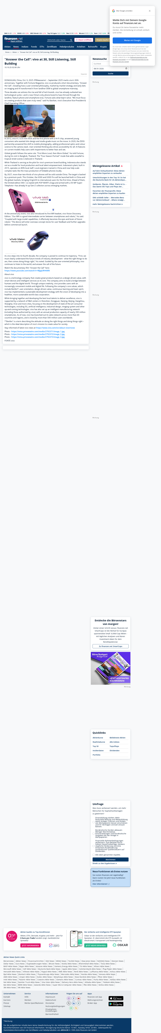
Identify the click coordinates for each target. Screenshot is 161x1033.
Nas (67, 33)
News (16, 47)
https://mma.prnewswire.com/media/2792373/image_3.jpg (38, 337)
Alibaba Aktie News (93, 982)
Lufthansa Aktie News (99, 971)
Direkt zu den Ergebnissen (104, 863)
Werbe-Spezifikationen (34, 1003)
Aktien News (21, 961)
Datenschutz (51, 1000)
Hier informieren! (100, 884)
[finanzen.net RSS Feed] (76, 1008)
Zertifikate (52, 47)
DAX (5, 33)
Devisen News (117, 961)
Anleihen (81, 47)
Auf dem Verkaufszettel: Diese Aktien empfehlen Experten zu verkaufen (109, 172)
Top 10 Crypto (52, 33)
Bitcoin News (54, 963)
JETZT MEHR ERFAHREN (96, 945)
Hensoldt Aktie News (12, 971)
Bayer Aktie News (26, 966)
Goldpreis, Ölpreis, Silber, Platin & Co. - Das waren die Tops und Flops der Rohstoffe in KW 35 (109, 185)
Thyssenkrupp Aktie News (48, 974)
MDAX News (61, 961)
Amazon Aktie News (44, 966)
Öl (108, 33)
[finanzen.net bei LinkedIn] (74, 1003)
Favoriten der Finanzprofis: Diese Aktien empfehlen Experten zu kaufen (109, 192)
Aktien (7, 47)
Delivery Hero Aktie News (72, 982)
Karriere (7, 1000)
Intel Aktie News (10, 979)
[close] (149, 11)
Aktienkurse (98, 737)
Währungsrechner (95, 1000)
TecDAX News (74, 961)
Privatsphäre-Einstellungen (51, 1010)
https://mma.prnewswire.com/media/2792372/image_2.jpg (38, 334)
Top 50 (95, 746)
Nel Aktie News (10, 982)
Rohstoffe (92, 47)
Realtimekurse (99, 742)
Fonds (34, 47)
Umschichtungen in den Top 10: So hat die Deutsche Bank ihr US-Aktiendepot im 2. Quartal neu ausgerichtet (109, 178)
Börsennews (9, 961)
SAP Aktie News (29, 969)
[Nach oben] (125, 1030)
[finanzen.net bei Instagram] (69, 998)
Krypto (103, 47)
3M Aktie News (10, 987)
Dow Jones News (88, 961)
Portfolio (96, 755)
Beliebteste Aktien (117, 737)
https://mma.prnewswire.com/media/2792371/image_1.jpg (38, 331)
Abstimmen (110, 859)
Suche (110, 73)
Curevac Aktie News (83, 979)
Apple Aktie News (69, 969)
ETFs (42, 47)
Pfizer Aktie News (105, 977)
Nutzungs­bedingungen (55, 1006)
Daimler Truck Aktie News (29, 982)
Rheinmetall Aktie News (89, 963)
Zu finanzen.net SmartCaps (110, 646)
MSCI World (34, 33)
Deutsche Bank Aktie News (49, 969)
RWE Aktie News (65, 971)
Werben (28, 1000)
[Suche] (71, 40)
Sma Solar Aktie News (51, 982)
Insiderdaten (98, 750)
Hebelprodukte (67, 47)
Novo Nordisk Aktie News (85, 977)
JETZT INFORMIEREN (30, 945)
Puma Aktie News (101, 979)
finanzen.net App (95, 997)
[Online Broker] (14, 41)
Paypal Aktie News (49, 971)
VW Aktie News (24, 987)
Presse (6, 1003)
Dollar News (9, 963)
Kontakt (7, 997)
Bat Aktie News (10, 985)
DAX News (50, 961)
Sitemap (7, 1006)
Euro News (20, 963)
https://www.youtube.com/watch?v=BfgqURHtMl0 (27, 270)
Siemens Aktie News (64, 979)
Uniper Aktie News (27, 977)
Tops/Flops (114, 746)
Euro (95, 33)
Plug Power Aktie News (112, 969)
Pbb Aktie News (90, 985)
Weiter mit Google (132, 40)
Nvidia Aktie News (69, 963)
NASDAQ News (103, 961)
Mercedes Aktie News (70, 974)
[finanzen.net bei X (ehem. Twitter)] (69, 1003)
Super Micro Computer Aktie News (67, 985)
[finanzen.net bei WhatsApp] (71, 1008)
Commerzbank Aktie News (90, 969)
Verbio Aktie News (106, 985)
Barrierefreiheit (52, 1014)
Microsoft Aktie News (12, 969)
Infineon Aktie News (31, 971)
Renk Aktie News (81, 971)
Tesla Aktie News (108, 963)
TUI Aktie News (85, 966)
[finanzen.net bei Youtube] (79, 998)
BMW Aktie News (25, 985)
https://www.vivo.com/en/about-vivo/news (55, 327)
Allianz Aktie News (101, 966)
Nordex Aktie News (89, 974)
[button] (83, 40)
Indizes (25, 47)
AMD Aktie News (10, 977)
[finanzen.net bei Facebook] (74, 998)
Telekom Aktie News (111, 982)
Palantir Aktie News (27, 979)
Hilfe (26, 997)
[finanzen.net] (13, 38)
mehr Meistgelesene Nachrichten (107, 204)
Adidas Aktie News (118, 979)
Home (7, 52)
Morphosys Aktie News (63, 977)
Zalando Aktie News (42, 985)
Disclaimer (50, 1003)
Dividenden (114, 750)
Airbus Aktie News (117, 971)
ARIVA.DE (65, 1030)
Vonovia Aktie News (107, 974)
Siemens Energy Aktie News (66, 966)
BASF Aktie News (10, 966)
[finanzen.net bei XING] (79, 1003)
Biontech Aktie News (27, 974)
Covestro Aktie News (45, 979)
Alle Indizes (114, 742)
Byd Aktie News (10, 974)
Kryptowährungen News (37, 963)
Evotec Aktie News (44, 977)
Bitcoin (81, 33)
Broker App (92, 1003)
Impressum (50, 997)
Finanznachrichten (36, 961)
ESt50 (19, 33)
